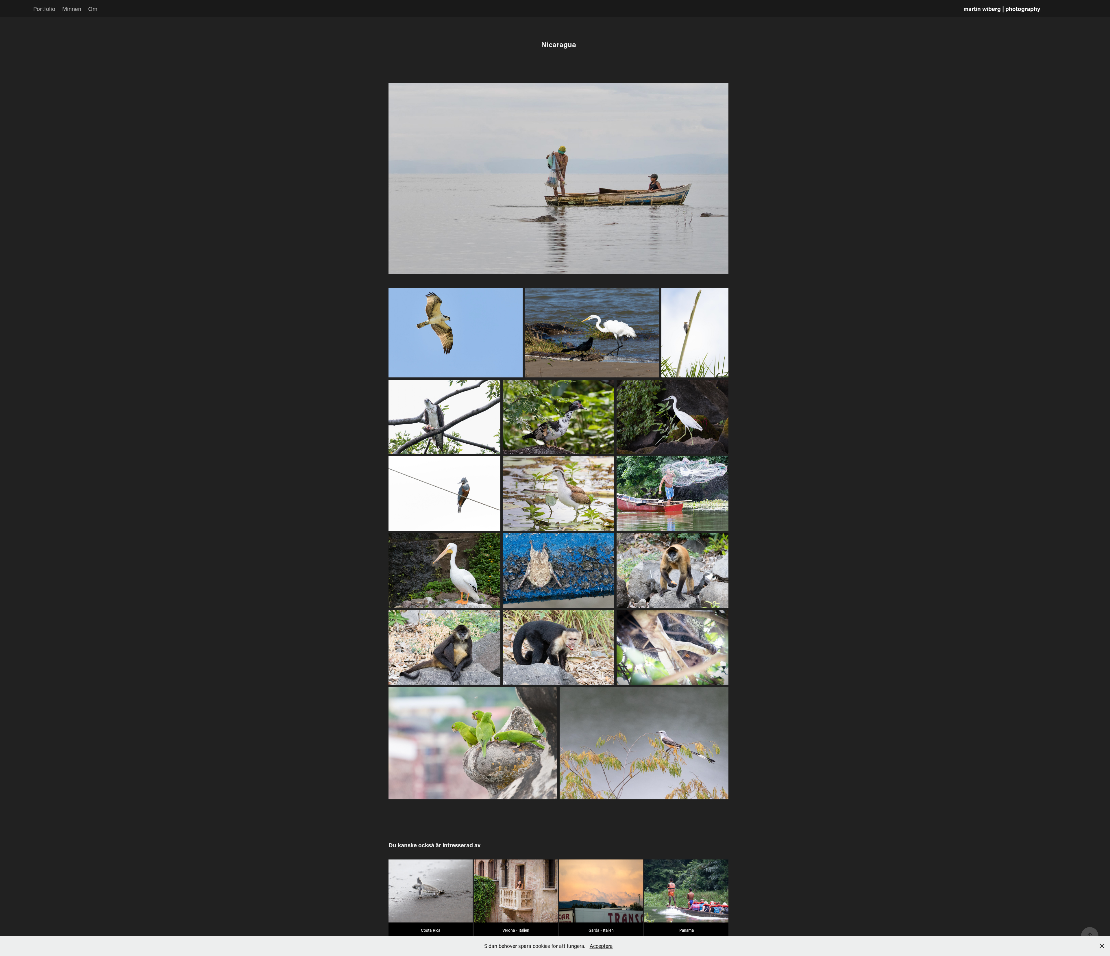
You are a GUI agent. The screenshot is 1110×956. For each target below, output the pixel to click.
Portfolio (44, 8)
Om (92, 8)
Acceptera (601, 945)
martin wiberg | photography (1001, 8)
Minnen (71, 8)
